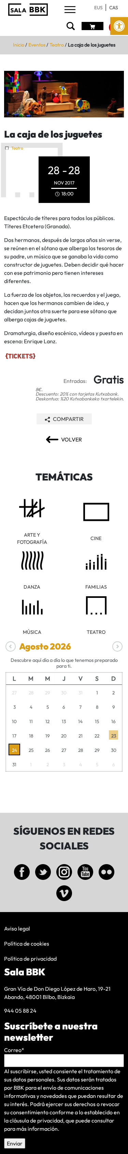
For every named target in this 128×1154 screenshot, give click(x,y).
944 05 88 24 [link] (20, 1010)
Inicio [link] (18, 45)
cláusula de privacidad (36, 1120)
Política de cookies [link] (26, 943)
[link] (119, 26)
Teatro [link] (56, 45)
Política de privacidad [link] (30, 958)
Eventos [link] (36, 45)
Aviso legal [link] (17, 928)
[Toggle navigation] (70, 10)
